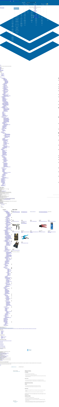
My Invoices (37, 17)
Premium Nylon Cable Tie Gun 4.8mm (51, 221)
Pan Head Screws (8, 301)
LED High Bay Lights (7, 257)
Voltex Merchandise (3, 182)
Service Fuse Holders (8, 235)
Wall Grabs (3, 156)
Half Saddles (5, 133)
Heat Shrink (5, 105)
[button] (29, 350)
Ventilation (27, 6)
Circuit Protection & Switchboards (4, 107)
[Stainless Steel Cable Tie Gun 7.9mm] (16, 229)
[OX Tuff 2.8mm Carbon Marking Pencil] (43, 212)
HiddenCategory (4, 78)
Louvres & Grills (4, 130)
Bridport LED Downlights (8, 256)
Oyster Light (3, 127)
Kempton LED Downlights (6, 121)
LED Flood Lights (4, 122)
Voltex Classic (3, 84)
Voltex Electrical (2, 204)
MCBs (3, 113)
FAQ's (1, 338)
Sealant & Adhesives (4, 168)
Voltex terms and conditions (8, 198)
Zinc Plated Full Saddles (7, 136)
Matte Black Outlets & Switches (5, 96)
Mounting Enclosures (4, 152)
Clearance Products (3, 181)
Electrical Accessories (16, 6)
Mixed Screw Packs (6, 165)
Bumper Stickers (6, 323)
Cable (29, 6)
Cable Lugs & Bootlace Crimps (5, 103)
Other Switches (5, 92)
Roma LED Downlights (6, 118)
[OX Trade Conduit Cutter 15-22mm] (25, 240)
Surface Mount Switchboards (7, 242)
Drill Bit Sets (7, 312)
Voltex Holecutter (4, 174)
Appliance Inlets (6, 292)
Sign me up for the (5, 199)
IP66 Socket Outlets (7, 290)
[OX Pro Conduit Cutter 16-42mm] (16, 212)
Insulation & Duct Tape (8, 238)
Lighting (24, 6)
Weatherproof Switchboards (6, 108)
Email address (1, 188)
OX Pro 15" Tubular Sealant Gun (33, 221)
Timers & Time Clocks (4, 106)
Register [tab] (2, 187)
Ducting (3, 131)
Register (35, 6)
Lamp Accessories (4, 100)
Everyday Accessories (6, 319)
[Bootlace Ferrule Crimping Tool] (43, 229)
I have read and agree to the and (7, 198)
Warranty (2, 337)
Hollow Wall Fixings (4, 159)
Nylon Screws (7, 297)
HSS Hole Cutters (4, 169)
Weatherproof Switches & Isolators (7, 95)
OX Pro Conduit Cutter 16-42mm (15, 221)
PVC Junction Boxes (6, 140)
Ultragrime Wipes (4, 175)
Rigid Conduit (5, 142)
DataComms (44, 6)
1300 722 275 (23, 2)
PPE (2, 184)
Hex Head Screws (5, 164)
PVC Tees (5, 141)
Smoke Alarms (5, 287)
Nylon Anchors (3, 157)
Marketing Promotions (3, 185)
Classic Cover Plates (6, 86)
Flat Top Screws (7, 303)
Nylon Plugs (5, 158)
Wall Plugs (3, 167)
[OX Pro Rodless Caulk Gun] (24, 212)
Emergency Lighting (4, 128)
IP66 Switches (3, 151)
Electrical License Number (3, 192)
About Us (2, 331)
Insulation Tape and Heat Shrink (5, 104)
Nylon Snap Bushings (4, 147)
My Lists (2, 74)
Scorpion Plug (7, 300)
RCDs (3, 112)
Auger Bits (3, 170)
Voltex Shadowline (4, 88)
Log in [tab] (0, 187)
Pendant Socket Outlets (4, 154)
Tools (41, 6)
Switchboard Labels (6, 111)
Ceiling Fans (3, 129)
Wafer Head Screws (6, 166)
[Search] (35, 2)
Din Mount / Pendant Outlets (8, 237)
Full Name (1, 193)
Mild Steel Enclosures (6, 110)
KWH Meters (6, 240)
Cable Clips (3, 138)
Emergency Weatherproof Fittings (7, 124)
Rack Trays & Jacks (4, 177)
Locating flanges (5, 144)
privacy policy (13, 198)
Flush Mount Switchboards (6, 109)
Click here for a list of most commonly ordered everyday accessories (16, 8)
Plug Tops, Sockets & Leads (8, 236)
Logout (35, 7)
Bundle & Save (2, 180)
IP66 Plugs (3, 150)
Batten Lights (3, 123)
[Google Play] (1, 348)
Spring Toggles (5, 160)
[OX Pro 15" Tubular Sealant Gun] (32, 211)
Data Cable (6, 316)
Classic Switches (5, 85)
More (47, 6)
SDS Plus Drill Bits (5, 173)
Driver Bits (3, 171)
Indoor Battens (7, 260)
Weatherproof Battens (8, 258)
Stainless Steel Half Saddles (7, 134)
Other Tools (6, 314)
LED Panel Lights (4, 126)
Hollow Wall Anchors (8, 298)
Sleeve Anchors (6, 295)
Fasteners (2, 155)
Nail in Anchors (7, 296)
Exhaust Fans (6, 265)
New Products (5, 318)
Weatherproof (3, 94)
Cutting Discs (6, 313)
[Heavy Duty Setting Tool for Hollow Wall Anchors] (24, 223)
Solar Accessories (5, 321)
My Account (37, 15)
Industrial (2, 149)
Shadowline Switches (6, 89)
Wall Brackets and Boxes (7, 232)
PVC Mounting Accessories (6, 143)
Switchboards (6, 241)
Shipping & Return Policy (3, 336)
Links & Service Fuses (4, 101)
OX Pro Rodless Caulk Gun (24, 221)
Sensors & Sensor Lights (4, 125)
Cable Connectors (4, 99)
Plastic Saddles (6, 137)
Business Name (1, 196)
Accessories (6, 322)
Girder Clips (3, 148)
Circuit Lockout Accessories (5, 115)
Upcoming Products (3, 179)
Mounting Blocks (6, 231)
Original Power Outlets (6, 87)
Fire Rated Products (7, 233)
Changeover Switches (4, 116)
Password (1, 194)
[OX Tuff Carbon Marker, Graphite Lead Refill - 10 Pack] (52, 229)
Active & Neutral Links (6, 102)
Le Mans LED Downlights (6, 120)
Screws (3, 162)
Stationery (3, 183)
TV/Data (4, 93)
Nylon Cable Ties (5, 146)
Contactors (3, 114)
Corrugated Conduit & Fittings (5, 139)
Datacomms (2, 176)
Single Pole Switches (6, 91)
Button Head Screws (8, 302)
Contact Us (2, 332)
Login (35, 5)
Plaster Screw (5, 161)
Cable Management (3, 132)
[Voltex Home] (11, 1)
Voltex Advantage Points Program (7, 199)
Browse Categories (2, 7)
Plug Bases (3, 97)
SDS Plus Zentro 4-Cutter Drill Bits (7, 172)
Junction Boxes (3, 98)
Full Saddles (5, 135)
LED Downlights (4, 117)
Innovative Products (3, 178)
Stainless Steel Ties (5, 145)
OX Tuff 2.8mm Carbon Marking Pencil (43, 221)
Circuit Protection (20, 6)
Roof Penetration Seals (7, 286)
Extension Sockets (4, 153)
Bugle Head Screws (6, 163)
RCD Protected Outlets (7, 291)
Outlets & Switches (12, 6)
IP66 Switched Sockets (7, 288)
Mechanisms (3, 90)
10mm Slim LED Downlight (6, 119)
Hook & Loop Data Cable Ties (8, 317)
